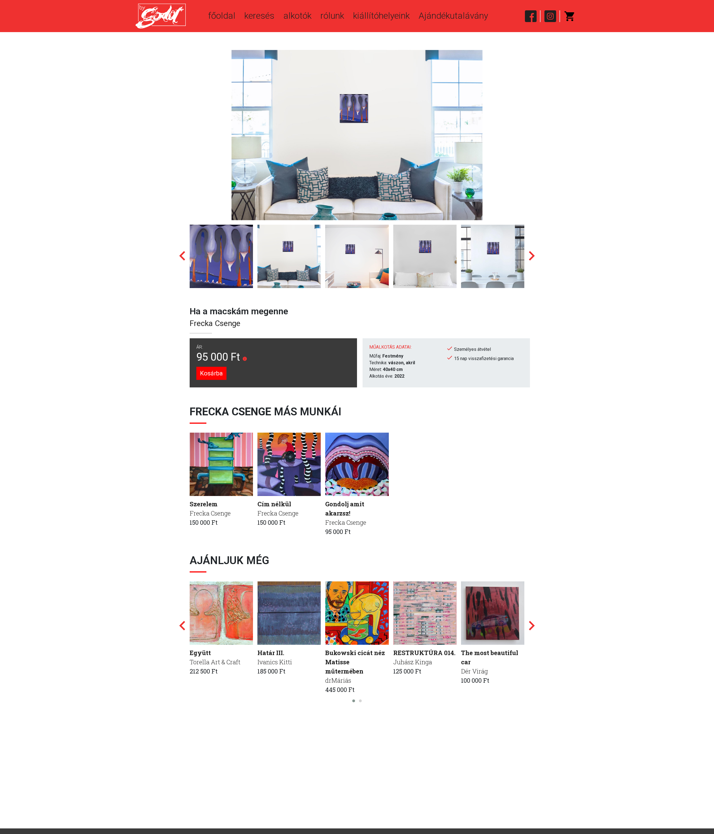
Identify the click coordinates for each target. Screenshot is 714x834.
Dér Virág (474, 671)
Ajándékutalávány (453, 15)
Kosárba (211, 373)
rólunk (332, 15)
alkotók (297, 15)
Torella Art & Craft (215, 662)
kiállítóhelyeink (381, 15)
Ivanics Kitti (274, 662)
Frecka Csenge (215, 323)
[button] (353, 701)
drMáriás (338, 680)
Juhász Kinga (412, 662)
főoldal (221, 15)
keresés (259, 15)
